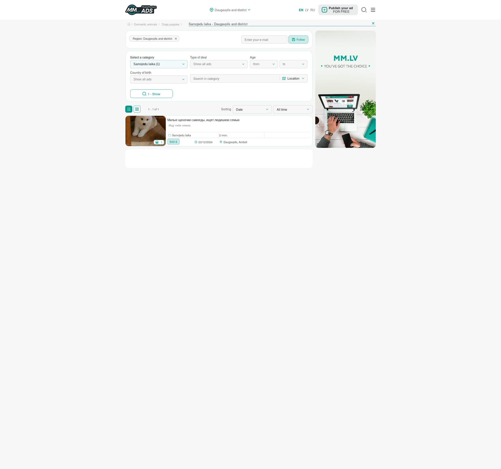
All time (282, 109)
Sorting (226, 109)
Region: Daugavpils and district (152, 38)
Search (364, 10)
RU (312, 10)
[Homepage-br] (129, 24)
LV (307, 10)
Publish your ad (341, 8)
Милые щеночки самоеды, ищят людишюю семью (203, 120)
